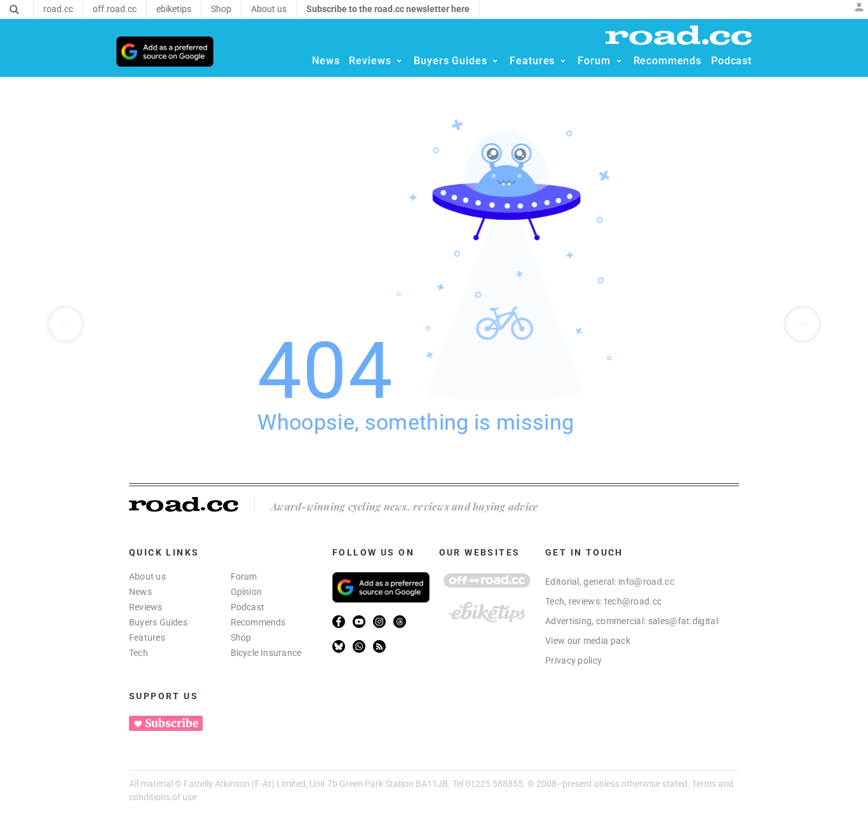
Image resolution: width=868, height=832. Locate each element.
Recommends (258, 622)
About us (147, 576)
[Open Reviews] (399, 61)
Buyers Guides (158, 622)
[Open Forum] (619, 61)
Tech (138, 653)
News (140, 592)
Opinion (246, 592)
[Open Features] (563, 61)
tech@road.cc (633, 601)
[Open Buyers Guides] (495, 61)
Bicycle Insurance (266, 653)
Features (147, 637)
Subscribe (171, 723)
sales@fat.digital (683, 621)
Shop (241, 637)
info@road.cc (646, 581)
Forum (244, 576)
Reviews (146, 607)
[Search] (14, 9)
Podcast (248, 607)
